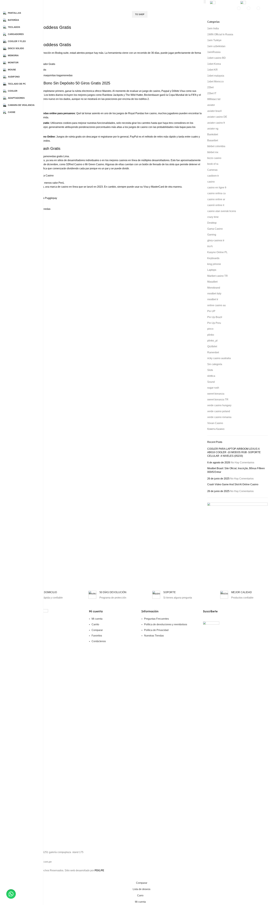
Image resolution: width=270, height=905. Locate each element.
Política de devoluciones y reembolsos (165, 624)
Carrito (95, 624)
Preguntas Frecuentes (156, 618)
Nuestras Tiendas (154, 635)
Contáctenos (99, 641)
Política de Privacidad (156, 630)
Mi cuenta (97, 618)
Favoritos (97, 635)
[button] (11, 894)
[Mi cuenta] (226, 10)
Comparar (97, 630)
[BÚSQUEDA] (205, 1)
